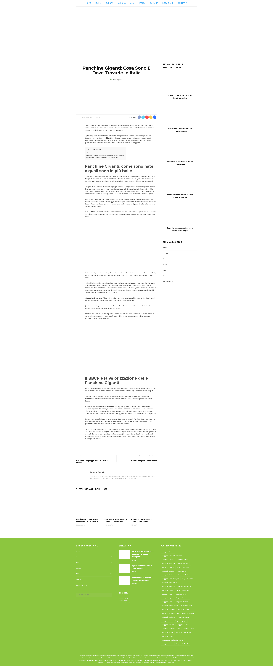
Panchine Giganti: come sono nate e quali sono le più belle (105, 155)
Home (88, 3)
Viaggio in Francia (187, 579)
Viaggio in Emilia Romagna (170, 579)
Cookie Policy (123, 600)
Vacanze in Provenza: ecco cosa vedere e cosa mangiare (143, 554)
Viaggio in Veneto (168, 636)
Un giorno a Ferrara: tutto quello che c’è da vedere (87, 520)
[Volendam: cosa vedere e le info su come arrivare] (180, 183)
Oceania (154, 3)
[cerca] (260, 16)
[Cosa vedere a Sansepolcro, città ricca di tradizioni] (116, 505)
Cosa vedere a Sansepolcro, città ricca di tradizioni (115, 520)
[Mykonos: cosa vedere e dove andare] (124, 568)
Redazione (167, 3)
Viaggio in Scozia (183, 617)
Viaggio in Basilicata (168, 563)
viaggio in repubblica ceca (170, 613)
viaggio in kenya (181, 594)
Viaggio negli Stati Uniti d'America (172, 640)
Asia (132, 3)
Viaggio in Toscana (183, 625)
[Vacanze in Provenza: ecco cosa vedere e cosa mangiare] (124, 554)
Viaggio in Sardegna (168, 617)
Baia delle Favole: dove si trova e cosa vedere (141, 520)
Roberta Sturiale (87, 117)
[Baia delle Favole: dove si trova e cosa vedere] (144, 505)
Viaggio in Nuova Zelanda (170, 605)
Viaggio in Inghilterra (182, 590)
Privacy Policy (123, 598)
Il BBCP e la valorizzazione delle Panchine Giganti (102, 157)
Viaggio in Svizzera (168, 625)
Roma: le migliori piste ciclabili (144, 461)
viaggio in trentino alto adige (171, 628)
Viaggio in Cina (181, 571)
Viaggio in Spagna (180, 621)
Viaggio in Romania (188, 613)
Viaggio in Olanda (186, 605)
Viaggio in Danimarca (169, 575)
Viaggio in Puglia (183, 609)
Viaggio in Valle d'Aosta (183, 632)
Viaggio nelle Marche (182, 644)
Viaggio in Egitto (183, 575)
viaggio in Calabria (168, 567)
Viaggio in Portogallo (168, 609)
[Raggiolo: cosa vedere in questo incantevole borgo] (180, 216)
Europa (109, 3)
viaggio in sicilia (167, 621)
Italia (98, 3)
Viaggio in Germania (168, 586)
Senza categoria (168, 281)
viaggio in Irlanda (167, 594)
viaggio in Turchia (189, 628)
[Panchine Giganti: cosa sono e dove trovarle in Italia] (116, 79)
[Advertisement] (136, 41)
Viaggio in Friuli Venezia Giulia (171, 583)
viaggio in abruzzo (168, 552)
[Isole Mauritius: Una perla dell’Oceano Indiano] (124, 580)
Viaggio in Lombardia (182, 598)
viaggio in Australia (168, 560)
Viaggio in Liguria (167, 598)
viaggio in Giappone (184, 586)
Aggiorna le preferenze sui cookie (130, 603)
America (122, 3)
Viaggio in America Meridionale (172, 556)
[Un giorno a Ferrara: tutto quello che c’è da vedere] (89, 505)
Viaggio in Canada (168, 571)
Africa (142, 3)
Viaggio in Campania (183, 567)
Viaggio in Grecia (167, 590)
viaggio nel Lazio (167, 644)
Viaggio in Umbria (167, 632)
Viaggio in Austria (182, 560)
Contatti (182, 3)
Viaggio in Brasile (182, 563)
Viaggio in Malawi (167, 602)
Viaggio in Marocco (182, 602)
